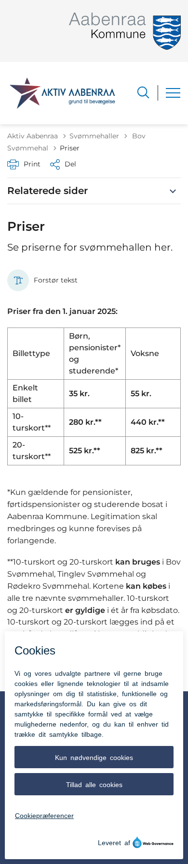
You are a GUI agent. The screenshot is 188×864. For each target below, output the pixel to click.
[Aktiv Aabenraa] (62, 93)
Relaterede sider (47, 190)
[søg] (143, 92)
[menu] (173, 93)
